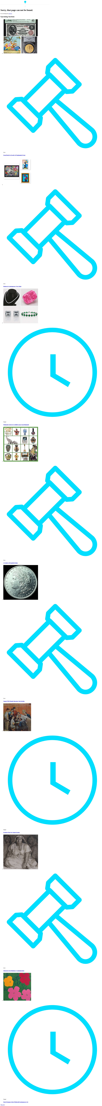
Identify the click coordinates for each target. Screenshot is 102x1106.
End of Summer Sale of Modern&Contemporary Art (15, 1102)
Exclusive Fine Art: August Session (11, 832)
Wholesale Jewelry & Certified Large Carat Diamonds (16, 424)
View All (3, 1104)
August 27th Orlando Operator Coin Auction (13, 701)
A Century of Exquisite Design (10, 563)
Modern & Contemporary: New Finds (12, 286)
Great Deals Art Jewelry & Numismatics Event (14, 155)
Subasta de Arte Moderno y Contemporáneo (13, 970)
